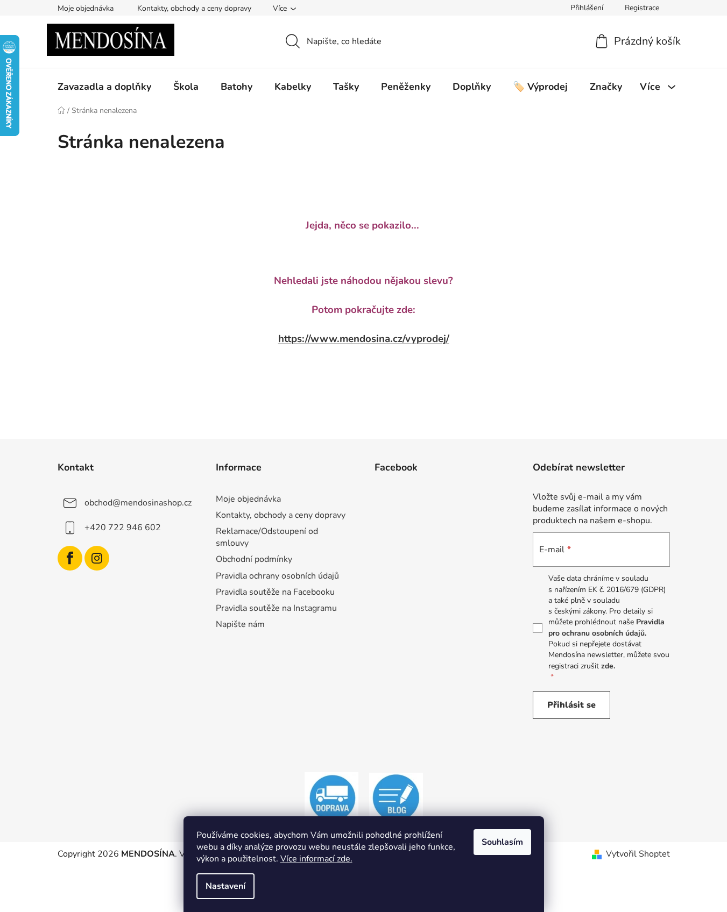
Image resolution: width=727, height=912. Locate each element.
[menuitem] (104, 86)
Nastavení (225, 886)
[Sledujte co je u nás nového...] (396, 798)
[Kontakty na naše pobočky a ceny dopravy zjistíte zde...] (331, 798)
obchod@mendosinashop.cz (138, 503)
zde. (608, 666)
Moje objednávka (86, 8)
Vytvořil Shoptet (638, 854)
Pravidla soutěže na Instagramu (276, 608)
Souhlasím (502, 842)
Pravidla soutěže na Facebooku (275, 592)
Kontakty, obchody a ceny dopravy (194, 8)
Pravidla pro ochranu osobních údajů (606, 627)
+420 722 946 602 (122, 527)
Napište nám (240, 624)
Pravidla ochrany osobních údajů (277, 576)
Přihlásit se (571, 705)
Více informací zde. (316, 859)
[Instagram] (96, 558)
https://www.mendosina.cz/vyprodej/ (363, 339)
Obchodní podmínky (254, 559)
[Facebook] (70, 558)
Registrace (642, 8)
